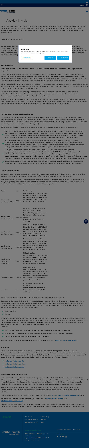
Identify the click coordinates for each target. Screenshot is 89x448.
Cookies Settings (27, 57)
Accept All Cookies (63, 57)
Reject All (50, 57)
